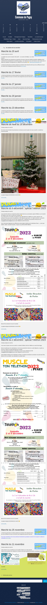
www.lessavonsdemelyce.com (35, 62)
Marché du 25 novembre (12, 530)
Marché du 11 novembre (12, 544)
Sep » (37, 33)
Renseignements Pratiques (20, 36)
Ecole (19, 39)
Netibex (36, 602)
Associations (28, 41)
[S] (45, 581)
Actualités (10, 36)
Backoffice (40, 602)
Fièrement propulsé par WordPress (11, 602)
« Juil (10, 33)
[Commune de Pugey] (23, 8)
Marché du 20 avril (10, 51)
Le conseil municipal (39, 36)
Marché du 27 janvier (11, 84)
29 (36, 30)
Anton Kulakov (26, 602)
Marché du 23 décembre (12, 107)
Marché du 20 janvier (11, 96)
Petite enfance (9, 41)
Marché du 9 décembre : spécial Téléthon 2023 (23, 208)
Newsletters (30, 36)
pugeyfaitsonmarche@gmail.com (8, 220)
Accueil (4, 36)
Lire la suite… (23, 66)
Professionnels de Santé (37, 39)
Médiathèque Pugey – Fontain (10, 39)
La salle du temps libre (19, 41)
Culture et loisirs (37, 41)
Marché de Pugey (26, 39)
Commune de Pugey (23, 17)
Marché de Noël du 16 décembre (16, 124)
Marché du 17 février (11, 72)
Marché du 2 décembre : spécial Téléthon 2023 (23, 340)
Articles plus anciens (7, 575)
